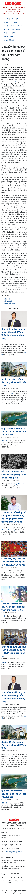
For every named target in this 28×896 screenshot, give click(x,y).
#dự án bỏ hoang (9, 303)
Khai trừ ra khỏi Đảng (8, 530)
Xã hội (13, 19)
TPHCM (4, 662)
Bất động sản (7, 33)
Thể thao (5, 22)
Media (19, 19)
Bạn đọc (20, 26)
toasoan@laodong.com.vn (14, 852)
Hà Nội (3, 616)
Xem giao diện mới (8, 40)
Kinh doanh (14, 22)
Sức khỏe (16, 33)
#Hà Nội (7, 299)
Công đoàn (6, 29)
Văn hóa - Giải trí (17, 29)
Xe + (11, 36)
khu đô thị (13, 82)
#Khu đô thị (8, 301)
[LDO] (14, 319)
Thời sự (13, 26)
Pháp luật (5, 26)
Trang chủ (6, 19)
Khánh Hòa (5, 441)
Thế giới (5, 36)
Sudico (12, 393)
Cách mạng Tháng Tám (17, 484)
